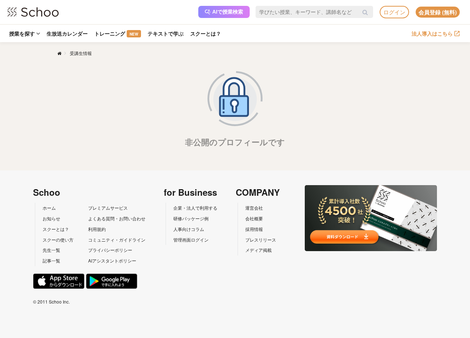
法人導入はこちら (432, 33)
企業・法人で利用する (195, 208)
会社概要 (254, 218)
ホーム (49, 208)
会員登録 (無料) (438, 12)
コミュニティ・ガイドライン (116, 239)
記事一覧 (51, 260)
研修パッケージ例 (191, 218)
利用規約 (97, 229)
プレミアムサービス (108, 208)
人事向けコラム (188, 229)
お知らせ (51, 218)
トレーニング (116, 33)
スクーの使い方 (58, 239)
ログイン (394, 12)
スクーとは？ (205, 33)
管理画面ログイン (191, 239)
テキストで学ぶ (166, 33)
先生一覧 (51, 250)
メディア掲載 (258, 250)
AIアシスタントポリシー (112, 260)
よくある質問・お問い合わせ (116, 218)
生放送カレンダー (67, 33)
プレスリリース (260, 239)
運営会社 (254, 208)
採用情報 (254, 229)
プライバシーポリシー (110, 250)
